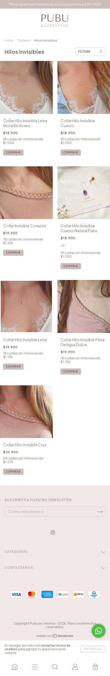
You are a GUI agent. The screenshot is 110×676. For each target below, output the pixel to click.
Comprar (13, 152)
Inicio (9, 40)
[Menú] (35, 666)
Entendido (93, 649)
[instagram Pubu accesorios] (52, 532)
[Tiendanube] (55, 636)
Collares (23, 40)
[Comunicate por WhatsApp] (98, 631)
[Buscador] (55, 666)
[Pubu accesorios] (15, 666)
